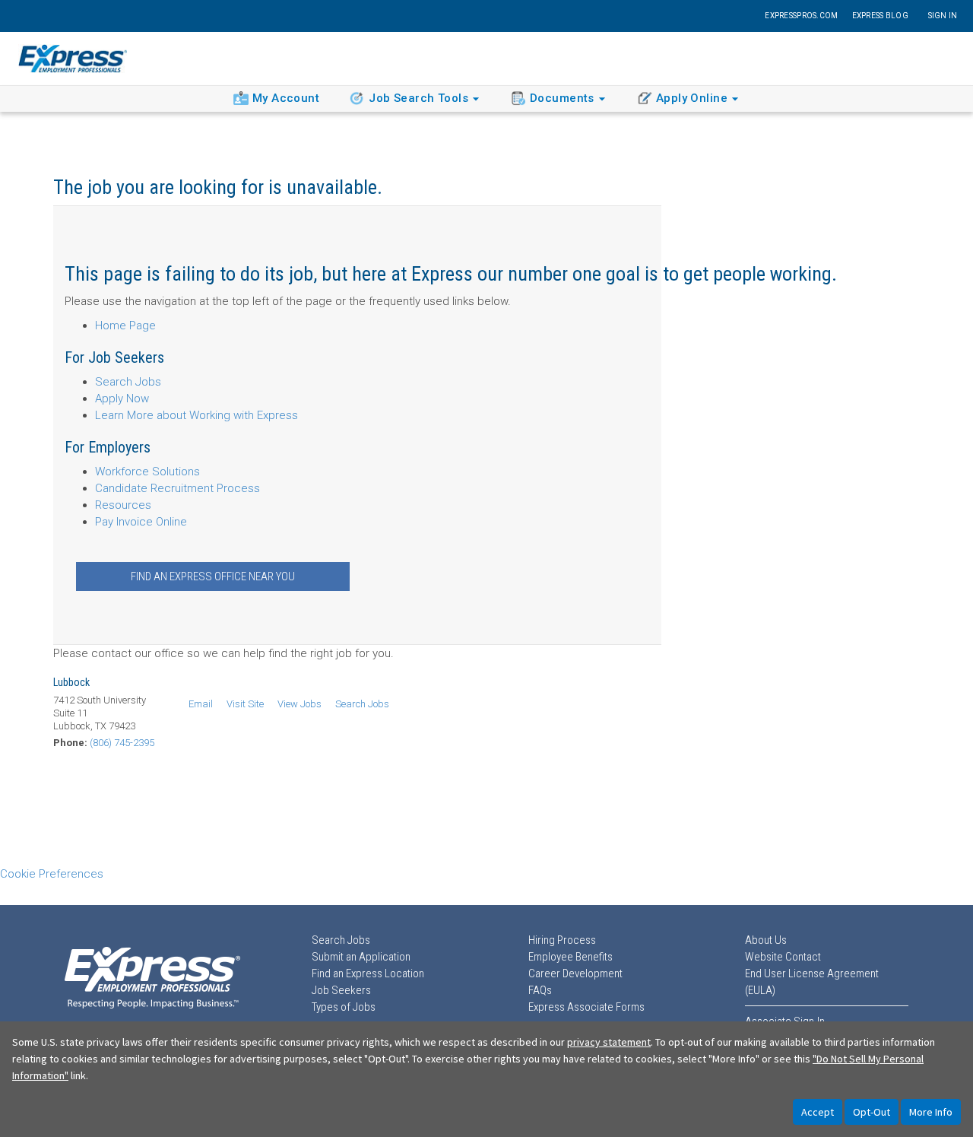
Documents (562, 98)
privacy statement (609, 1042)
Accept (817, 1112)
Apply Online (691, 98)
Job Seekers (341, 990)
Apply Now (122, 398)
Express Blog (880, 15)
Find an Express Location (368, 973)
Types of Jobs (344, 1007)
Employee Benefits (570, 957)
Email (201, 704)
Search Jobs (128, 382)
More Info (930, 1112)
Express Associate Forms (586, 1007)
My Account (285, 98)
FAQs (540, 990)
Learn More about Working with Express (196, 415)
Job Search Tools (418, 98)
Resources (123, 505)
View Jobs (299, 704)
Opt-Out (871, 1112)
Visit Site (245, 704)
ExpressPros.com (801, 15)
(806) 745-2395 (122, 742)
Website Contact (783, 957)
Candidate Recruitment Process (177, 488)
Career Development (575, 973)
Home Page (125, 325)
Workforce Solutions (147, 471)
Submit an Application (361, 957)
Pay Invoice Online (141, 522)
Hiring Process (562, 940)
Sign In (943, 15)
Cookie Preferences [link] (51, 874)
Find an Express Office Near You (213, 576)
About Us (766, 940)
